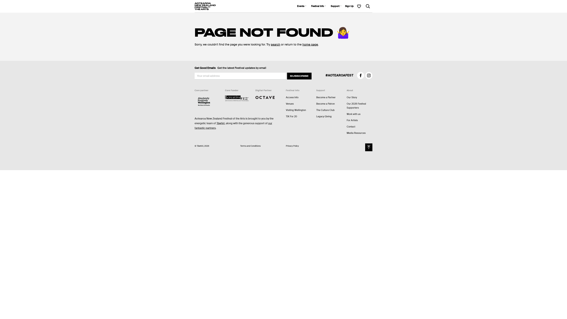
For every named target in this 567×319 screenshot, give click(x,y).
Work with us (353, 114)
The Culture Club (325, 110)
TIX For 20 (291, 116)
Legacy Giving (324, 116)
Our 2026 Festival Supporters (356, 105)
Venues (290, 103)
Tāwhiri (220, 123)
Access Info (292, 97)
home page (310, 44)
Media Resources (356, 133)
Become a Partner (326, 97)
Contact (351, 126)
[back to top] (368, 147)
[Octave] (265, 97)
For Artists (352, 120)
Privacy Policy (292, 146)
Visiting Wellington (296, 110)
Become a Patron (325, 103)
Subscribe (299, 76)
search (275, 44)
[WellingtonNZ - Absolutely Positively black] (204, 101)
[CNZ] (237, 98)
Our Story (352, 97)
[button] (302, 6)
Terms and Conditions (250, 146)
